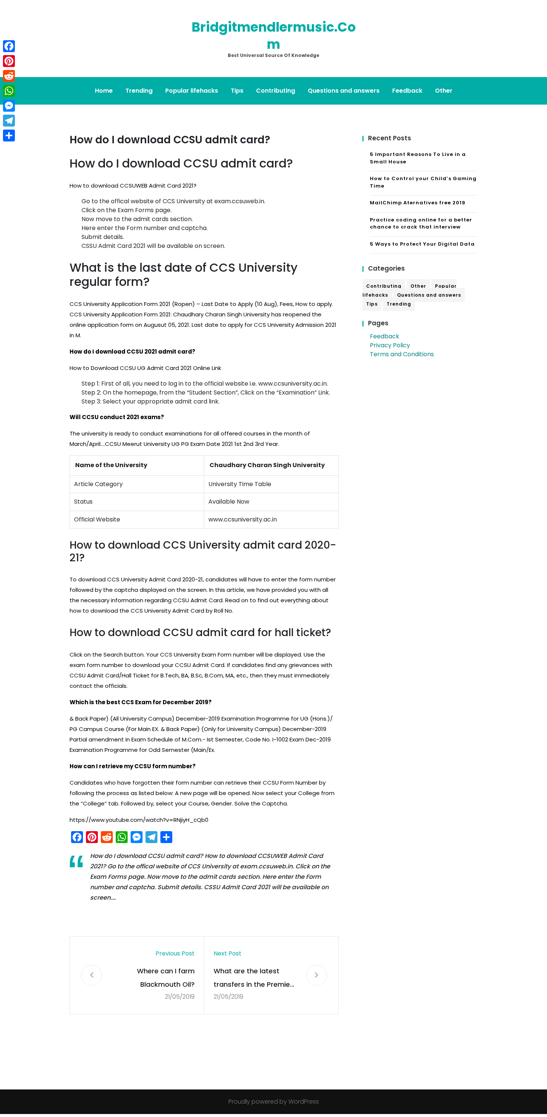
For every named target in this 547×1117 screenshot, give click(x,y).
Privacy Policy (390, 345)
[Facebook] (8, 46)
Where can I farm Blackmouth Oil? (166, 977)
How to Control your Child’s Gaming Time (423, 182)
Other (443, 90)
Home (104, 90)
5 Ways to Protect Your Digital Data (422, 244)
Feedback (407, 90)
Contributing (275, 90)
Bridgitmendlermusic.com (274, 35)
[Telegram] (8, 120)
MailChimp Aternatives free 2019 (418, 202)
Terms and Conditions (402, 354)
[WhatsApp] (8, 90)
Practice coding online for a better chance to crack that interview (421, 223)
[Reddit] (8, 75)
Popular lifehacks (191, 90)
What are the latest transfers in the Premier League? (253, 978)
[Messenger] (8, 105)
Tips (237, 90)
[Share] (8, 135)
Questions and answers (344, 90)
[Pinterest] (8, 61)
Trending (139, 90)
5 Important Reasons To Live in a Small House (418, 158)
